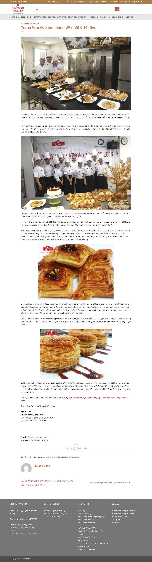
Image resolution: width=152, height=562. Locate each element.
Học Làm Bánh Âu (86, 519)
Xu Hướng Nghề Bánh (30, 24)
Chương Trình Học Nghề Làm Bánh (50, 17)
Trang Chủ (14, 17)
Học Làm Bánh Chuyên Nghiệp (91, 516)
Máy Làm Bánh (84, 540)
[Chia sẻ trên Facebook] (67, 448)
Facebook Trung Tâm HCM (123, 510)
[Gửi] (117, 9)
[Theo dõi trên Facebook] (132, 2)
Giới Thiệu (26, 17)
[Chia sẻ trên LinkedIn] (85, 448)
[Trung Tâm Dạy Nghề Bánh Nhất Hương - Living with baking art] (19, 9)
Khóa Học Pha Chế (98, 17)
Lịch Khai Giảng (54, 2)
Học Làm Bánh (116, 17)
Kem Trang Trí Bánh (86, 537)
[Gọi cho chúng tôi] (139, 2)
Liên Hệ (129, 17)
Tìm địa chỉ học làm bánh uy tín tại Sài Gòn (108, 482)
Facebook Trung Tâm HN (123, 513)
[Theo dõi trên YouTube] (141, 2)
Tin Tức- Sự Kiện (69, 2)
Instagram (116, 519)
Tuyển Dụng (93, 2)
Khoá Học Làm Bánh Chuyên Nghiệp (115, 2)
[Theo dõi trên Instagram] (134, 2)
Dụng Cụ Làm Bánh (86, 549)
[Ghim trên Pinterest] (80, 448)
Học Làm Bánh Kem (86, 522)
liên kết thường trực (72, 457)
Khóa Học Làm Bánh (77, 17)
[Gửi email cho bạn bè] (76, 448)
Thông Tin (82, 2)
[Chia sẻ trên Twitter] (72, 448)
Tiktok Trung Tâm (119, 516)
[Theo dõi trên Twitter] (137, 2)
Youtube (115, 522)
